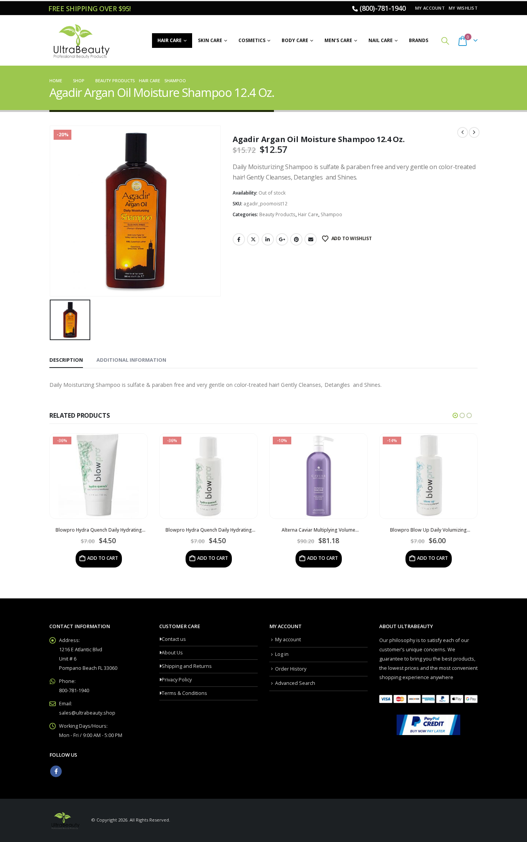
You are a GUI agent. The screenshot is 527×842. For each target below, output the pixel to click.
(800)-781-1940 (382, 8)
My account (430, 8)
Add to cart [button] (102, 558)
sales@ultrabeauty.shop (87, 713)
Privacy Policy (177, 679)
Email (310, 239)
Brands (418, 40)
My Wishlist (463, 8)
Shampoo (331, 214)
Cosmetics (251, 40)
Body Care (295, 40)
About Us (172, 652)
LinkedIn (268, 239)
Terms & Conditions (184, 693)
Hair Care (169, 40)
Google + (282, 239)
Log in (282, 654)
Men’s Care (338, 40)
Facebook (239, 239)
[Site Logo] (80, 40)
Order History (290, 669)
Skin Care (210, 40)
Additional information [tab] (131, 359)
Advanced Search (295, 683)
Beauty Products (277, 214)
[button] (445, 40)
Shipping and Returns (187, 666)
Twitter (253, 239)
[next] (474, 132)
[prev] (462, 132)
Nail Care (380, 40)
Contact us (174, 639)
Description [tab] (66, 359)
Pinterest (296, 239)
